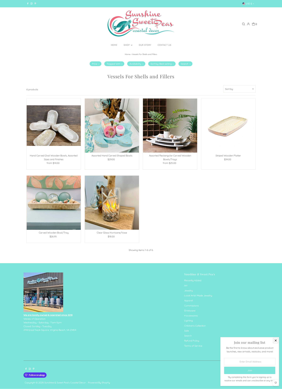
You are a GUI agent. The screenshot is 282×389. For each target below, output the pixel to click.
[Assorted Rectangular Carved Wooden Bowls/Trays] (170, 125)
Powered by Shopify (99, 382)
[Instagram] (31, 3)
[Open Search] (243, 24)
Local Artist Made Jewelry (198, 295)
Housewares (191, 315)
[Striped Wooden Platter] (228, 125)
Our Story (145, 45)
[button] (95, 63)
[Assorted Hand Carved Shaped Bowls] (112, 125)
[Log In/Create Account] (248, 24)
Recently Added (192, 280)
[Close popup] (275, 340)
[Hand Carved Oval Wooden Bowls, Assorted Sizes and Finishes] (54, 125)
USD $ (249, 3)
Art (185, 285)
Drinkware (189, 310)
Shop (127, 45)
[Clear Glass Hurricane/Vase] (112, 203)
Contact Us (164, 45)
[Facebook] (27, 3)
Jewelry (188, 290)
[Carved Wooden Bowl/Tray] (54, 203)
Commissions (191, 305)
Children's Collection (195, 325)
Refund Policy (191, 340)
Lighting (188, 320)
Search (188, 335)
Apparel (188, 300)
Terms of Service (193, 345)
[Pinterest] (35, 3)
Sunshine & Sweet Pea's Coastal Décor (65, 382)
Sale (186, 330)
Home (114, 45)
